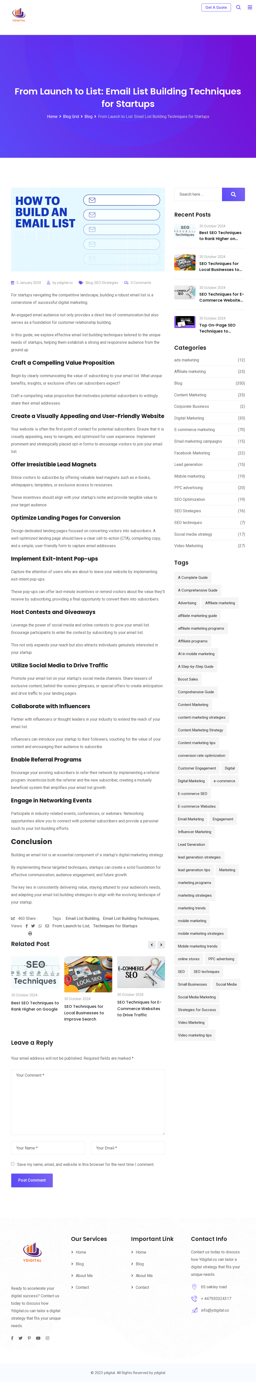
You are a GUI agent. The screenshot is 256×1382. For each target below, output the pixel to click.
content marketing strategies (202, 717)
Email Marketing (191, 819)
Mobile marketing (189, 476)
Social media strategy (193, 534)
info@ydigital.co (215, 1310)
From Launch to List (70, 926)
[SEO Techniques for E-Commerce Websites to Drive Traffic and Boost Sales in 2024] (185, 292)
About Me (84, 1275)
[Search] (238, 7)
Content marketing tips (197, 743)
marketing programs (194, 882)
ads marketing (186, 360)
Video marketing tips (195, 1035)
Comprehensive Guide (196, 692)
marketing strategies (195, 895)
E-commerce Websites (197, 806)
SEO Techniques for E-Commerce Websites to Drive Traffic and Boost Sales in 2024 (221, 303)
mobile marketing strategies (201, 933)
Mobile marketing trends (198, 946)
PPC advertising (188, 487)
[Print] (30, 933)
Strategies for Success (197, 1010)
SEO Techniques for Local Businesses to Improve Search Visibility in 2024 (219, 272)
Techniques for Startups (115, 926)
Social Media (226, 984)
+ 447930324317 (216, 1298)
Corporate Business (191, 406)
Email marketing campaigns (198, 441)
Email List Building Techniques (131, 918)
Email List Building (82, 918)
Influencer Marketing (194, 832)
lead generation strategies (199, 857)
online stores (189, 959)
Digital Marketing (189, 418)
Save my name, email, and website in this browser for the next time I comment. (85, 1164)
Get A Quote (216, 7)
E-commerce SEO (192, 793)
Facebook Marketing (192, 453)
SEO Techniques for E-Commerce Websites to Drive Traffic (139, 1008)
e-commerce (224, 781)
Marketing (227, 870)
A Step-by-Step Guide (196, 666)
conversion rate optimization (201, 755)
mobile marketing (192, 921)
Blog (89, 283)
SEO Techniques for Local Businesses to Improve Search (84, 1013)
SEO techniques (188, 522)
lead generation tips (194, 870)
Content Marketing (190, 395)
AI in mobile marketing (196, 654)
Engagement (223, 819)
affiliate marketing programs (201, 628)
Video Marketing (188, 545)
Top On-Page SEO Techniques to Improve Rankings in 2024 (219, 334)
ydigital (159, 1373)
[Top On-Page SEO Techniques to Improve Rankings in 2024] (185, 322)
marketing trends (192, 908)
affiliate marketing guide (197, 615)
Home (81, 1252)
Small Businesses (192, 984)
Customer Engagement (197, 768)
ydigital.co (65, 283)
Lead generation (188, 464)
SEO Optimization (189, 499)
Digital (230, 768)
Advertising (187, 603)
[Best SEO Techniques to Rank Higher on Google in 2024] (185, 231)
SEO (181, 971)
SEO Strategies (106, 283)
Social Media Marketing (197, 997)
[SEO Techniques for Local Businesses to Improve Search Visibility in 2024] (185, 262)
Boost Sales (188, 679)
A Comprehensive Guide (198, 590)
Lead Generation (191, 844)
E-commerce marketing (194, 429)
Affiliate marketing (190, 371)
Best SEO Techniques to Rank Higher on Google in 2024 (220, 239)
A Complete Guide (193, 577)
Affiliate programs (193, 641)
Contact (82, 1287)
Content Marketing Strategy (200, 730)
